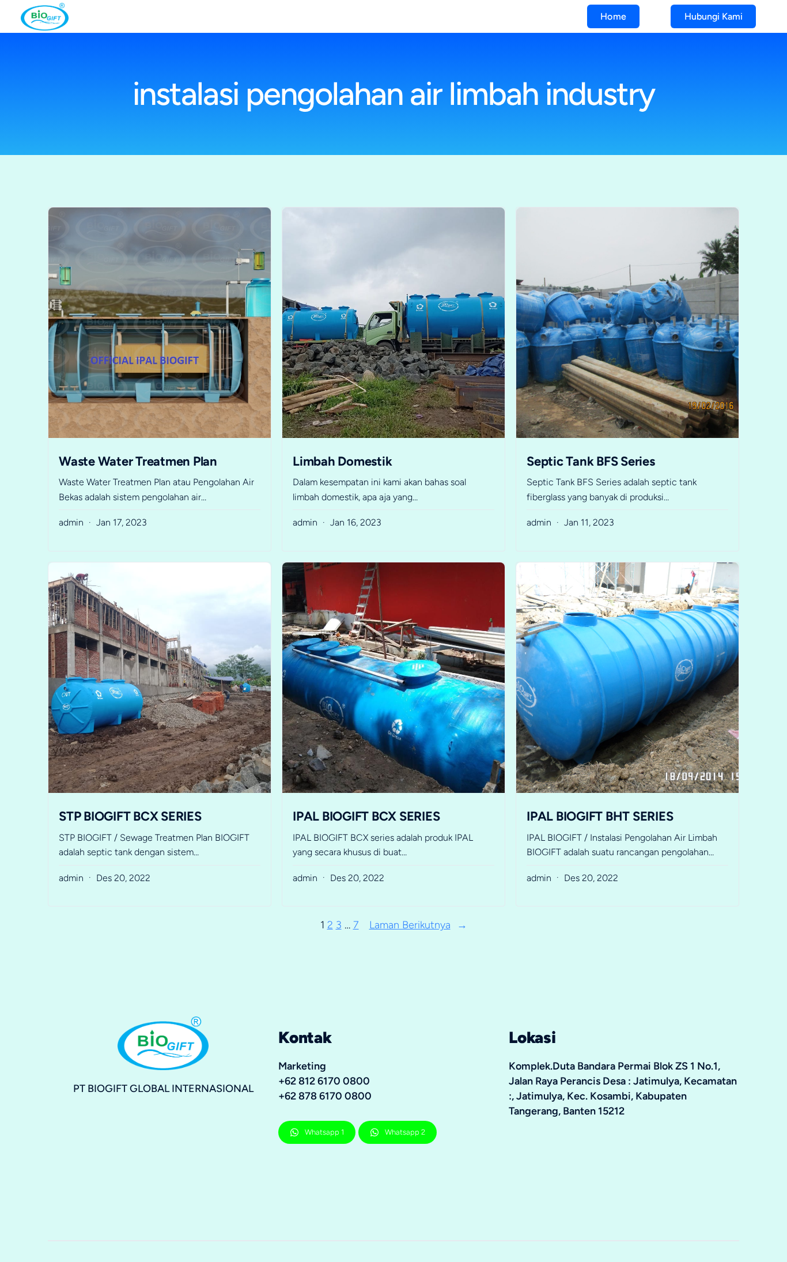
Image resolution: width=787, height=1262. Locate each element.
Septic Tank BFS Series (591, 461)
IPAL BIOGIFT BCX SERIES (366, 816)
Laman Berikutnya (418, 925)
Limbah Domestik (342, 461)
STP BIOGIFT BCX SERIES (130, 816)
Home (613, 16)
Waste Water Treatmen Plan (138, 461)
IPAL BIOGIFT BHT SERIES (600, 816)
